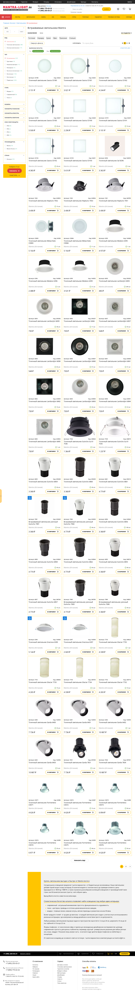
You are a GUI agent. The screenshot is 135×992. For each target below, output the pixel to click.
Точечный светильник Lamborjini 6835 (114, 281)
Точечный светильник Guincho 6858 (43, 562)
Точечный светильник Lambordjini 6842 (44, 401)
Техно (9, 97)
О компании (38, 961)
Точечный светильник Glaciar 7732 (113, 682)
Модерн (10, 91)
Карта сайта (36, 977)
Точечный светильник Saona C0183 (43, 120)
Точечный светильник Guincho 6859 (43, 482)
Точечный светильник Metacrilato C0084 (77, 242)
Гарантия (24, 2)
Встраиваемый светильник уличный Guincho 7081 (43, 523)
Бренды (83, 2)
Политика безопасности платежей (92, 975)
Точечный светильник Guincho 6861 (113, 482)
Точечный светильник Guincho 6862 (78, 562)
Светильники (21, 23)
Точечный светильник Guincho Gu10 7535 (113, 442)
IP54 (9, 132)
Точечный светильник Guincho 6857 (43, 602)
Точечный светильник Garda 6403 (42, 762)
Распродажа (36, 971)
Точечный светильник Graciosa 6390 (43, 642)
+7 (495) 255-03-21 (51, 11)
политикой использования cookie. (92, 984)
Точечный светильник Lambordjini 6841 (115, 361)
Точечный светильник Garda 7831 (77, 762)
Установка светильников (64, 967)
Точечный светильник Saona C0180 (43, 80)
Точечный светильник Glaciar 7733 (42, 682)
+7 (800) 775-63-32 (51, 8)
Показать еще (79, 860)
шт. (112, 954)
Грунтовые (11, 61)
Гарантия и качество (63, 969)
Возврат (35, 2)
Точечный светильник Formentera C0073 (112, 804)
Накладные (11, 67)
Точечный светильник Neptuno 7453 (78, 201)
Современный (12, 94)
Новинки (35, 973)
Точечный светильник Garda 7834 (112, 762)
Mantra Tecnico (12, 149)
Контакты (95, 2)
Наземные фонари (13, 64)
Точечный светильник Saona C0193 (78, 160)
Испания (11, 159)
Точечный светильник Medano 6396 (43, 281)
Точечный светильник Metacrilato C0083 (42, 242)
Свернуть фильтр (37, 43)
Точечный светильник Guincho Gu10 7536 (78, 442)
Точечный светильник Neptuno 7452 (43, 201)
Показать (13, 171)
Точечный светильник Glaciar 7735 (113, 642)
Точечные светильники (15, 44)
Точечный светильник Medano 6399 (78, 281)
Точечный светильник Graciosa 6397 (78, 642)
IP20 (9, 126)
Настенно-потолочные (14, 71)
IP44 (9, 129)
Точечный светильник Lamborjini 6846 (79, 321)
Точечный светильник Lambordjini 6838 (44, 361)
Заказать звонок (25, 954)
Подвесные (12, 80)
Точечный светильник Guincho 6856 (113, 522)
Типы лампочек (61, 983)
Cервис (60, 961)
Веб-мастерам (61, 973)
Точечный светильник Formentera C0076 (112, 844)
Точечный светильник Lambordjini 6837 (115, 321)
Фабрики (35, 967)
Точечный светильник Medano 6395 (113, 241)
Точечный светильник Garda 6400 (42, 722)
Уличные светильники (14, 48)
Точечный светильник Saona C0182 (113, 80)
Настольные (11, 77)
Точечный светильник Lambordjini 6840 (80, 361)
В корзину (51, 90)
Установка (58, 2)
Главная (6, 23)
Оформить (124, 953)
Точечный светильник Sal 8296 (111, 160)
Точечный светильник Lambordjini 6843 (80, 401)
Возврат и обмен (62, 971)
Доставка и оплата (9, 2)
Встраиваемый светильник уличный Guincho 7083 (78, 603)
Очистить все (125, 48)
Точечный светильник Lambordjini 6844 (115, 401)
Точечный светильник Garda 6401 (77, 722)
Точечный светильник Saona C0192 (43, 160)
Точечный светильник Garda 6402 (112, 722)
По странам (36, 969)
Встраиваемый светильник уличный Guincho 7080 (113, 603)
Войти (130, 2)
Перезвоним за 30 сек (77, 6)
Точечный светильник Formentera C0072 (77, 804)
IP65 (9, 135)
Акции (34, 975)
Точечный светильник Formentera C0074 (42, 844)
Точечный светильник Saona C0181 (78, 80)
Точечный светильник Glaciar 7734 (78, 682)
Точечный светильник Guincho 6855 (113, 562)
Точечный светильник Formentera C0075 (77, 844)
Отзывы (46, 2)
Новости (59, 979)
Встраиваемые (37, 51)
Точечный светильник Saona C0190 (78, 120)
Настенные (12, 74)
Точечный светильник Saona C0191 (113, 120)
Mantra (10, 145)
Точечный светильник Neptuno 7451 (113, 201)
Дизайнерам (71, 2)
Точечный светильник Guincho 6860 (78, 482)
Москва (48, 6)
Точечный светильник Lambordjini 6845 (44, 441)
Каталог (7, 17)
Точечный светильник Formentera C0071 (42, 804)
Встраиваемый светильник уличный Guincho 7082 (78, 523)
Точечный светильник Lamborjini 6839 (44, 321)
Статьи (59, 981)
